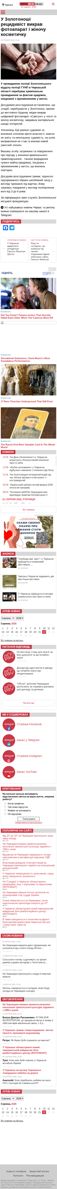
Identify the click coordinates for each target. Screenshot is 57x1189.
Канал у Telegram (28, 740)
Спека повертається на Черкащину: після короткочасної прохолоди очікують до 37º (25, 901)
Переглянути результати (28, 822)
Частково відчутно (18, 807)
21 (39, 632)
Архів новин (11, 611)
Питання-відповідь (16, 647)
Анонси (8, 553)
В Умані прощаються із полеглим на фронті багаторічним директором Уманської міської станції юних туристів (26, 922)
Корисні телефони (16, 1171)
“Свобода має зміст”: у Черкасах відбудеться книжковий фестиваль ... (36, 561)
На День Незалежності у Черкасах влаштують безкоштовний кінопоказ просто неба (29, 460)
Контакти (18, 1175)
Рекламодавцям (35, 1175)
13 (3, 632)
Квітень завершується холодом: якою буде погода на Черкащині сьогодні (26, 989)
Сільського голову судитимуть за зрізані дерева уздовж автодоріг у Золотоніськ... (25, 961)
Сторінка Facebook (29, 724)
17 (21, 632)
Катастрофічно (16, 803)
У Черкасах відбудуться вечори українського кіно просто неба (35, 595)
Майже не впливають (19, 810)
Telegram (6, 215)
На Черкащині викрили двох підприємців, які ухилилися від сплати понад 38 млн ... (27, 946)
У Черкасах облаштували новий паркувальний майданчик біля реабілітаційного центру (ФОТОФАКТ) (28, 911)
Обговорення (12, 999)
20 (35, 632)
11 (49, 628)
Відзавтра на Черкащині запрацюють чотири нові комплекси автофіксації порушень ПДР (27, 856)
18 (26, 632)
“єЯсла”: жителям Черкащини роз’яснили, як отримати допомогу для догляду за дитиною (35, 686)
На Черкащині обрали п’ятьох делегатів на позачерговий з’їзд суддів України (26, 893)
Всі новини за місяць (12, 640)
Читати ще (28, 703)
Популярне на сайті (17, 830)
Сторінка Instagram (29, 756)
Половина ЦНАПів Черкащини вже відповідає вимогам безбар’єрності (28, 493)
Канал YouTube (27, 771)
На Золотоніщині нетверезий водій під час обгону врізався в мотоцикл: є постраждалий (30, 477)
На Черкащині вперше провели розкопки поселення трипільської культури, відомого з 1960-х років (27, 846)
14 (7, 632)
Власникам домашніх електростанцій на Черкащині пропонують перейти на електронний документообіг (28, 865)
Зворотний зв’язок (39, 1171)
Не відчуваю (14, 814)
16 (16, 632)
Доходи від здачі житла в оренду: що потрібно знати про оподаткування (35, 670)
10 (44, 628)
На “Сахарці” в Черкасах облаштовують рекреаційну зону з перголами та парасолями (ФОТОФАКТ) (27, 884)
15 (12, 632)
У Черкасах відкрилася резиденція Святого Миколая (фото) (16, 248)
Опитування (11, 788)
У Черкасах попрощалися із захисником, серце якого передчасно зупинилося (28, 875)
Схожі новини (12, 935)
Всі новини (28, 509)
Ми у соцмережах (15, 714)
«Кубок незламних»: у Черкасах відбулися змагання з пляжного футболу (32, 468)
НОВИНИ (8, 452)
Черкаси (9, 5)
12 (53, 628)
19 (30, 632)
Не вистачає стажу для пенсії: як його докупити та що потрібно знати (35, 655)
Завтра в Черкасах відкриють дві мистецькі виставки (36, 577)
